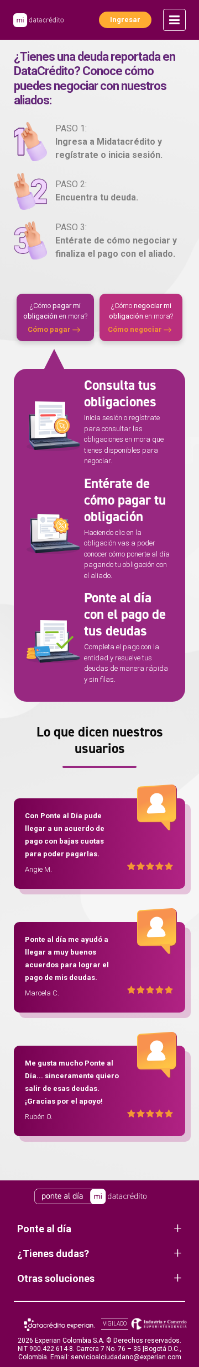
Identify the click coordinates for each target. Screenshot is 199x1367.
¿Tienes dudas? (53, 1253)
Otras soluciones (56, 1278)
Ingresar (125, 19)
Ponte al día (44, 1228)
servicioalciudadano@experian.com (126, 1357)
